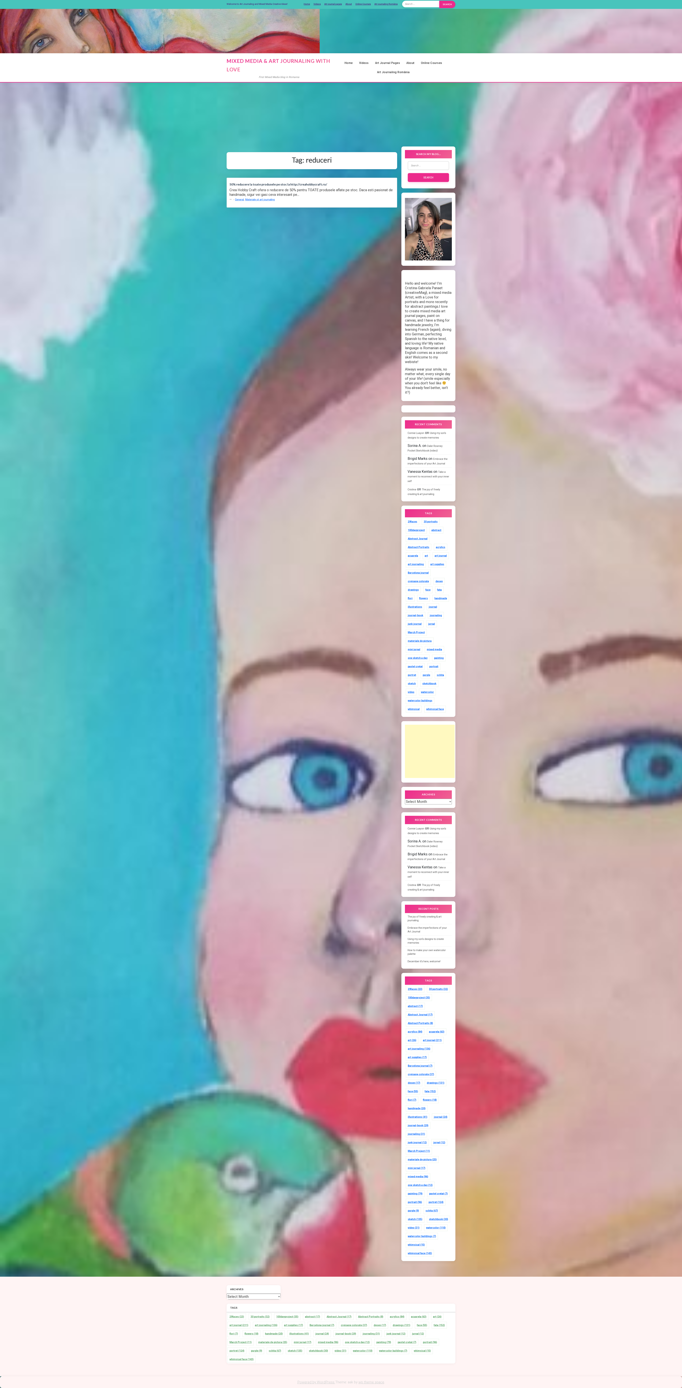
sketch (412, 683)
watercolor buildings (420, 700)
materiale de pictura (420, 640)
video (411, 692)
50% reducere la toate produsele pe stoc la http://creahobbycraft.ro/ (278, 184)
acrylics (440, 547)
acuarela (413, 555)
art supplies (437, 564)
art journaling (416, 564)
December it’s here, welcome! (424, 961)
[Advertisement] (341, 110)
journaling (436, 615)
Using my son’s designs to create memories (426, 941)
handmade (440, 598)
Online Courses (363, 4)
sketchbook (429, 683)
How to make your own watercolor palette (427, 952)
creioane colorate (418, 581)
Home (307, 4)
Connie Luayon (416, 433)
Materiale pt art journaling (260, 199)
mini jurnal (414, 649)
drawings (413, 589)
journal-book (415, 615)
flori (410, 598)
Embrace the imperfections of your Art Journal (427, 929)
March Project (416, 632)
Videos (317, 4)
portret (412, 675)
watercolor (427, 692)
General (239, 199)
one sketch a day (417, 658)
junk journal (415, 623)
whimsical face (435, 709)
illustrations (415, 606)
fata (439, 589)
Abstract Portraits (418, 547)
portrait (433, 666)
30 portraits (431, 521)
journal (433, 606)
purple (426, 675)
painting (439, 658)
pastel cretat (415, 666)
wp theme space (371, 1382)
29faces (412, 521)
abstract (436, 530)
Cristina (412, 489)
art (426, 555)
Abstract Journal (417, 538)
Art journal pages (333, 4)
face (428, 589)
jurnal (431, 623)
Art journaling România (386, 4)
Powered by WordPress (316, 1382)
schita (440, 675)
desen (439, 581)
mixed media (434, 649)
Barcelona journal (418, 572)
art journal (441, 555)
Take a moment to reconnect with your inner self (428, 476)
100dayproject (416, 530)
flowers (423, 598)
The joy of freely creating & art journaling (425, 918)
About (348, 4)
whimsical (414, 709)
